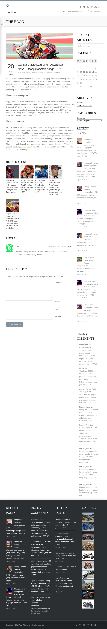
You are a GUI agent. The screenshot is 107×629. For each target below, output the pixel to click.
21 (93, 76)
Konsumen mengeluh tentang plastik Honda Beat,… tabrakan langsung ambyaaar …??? (88, 474)
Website (58, 316)
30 (78, 83)
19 (87, 76)
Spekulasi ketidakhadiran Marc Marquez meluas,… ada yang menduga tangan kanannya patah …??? (55, 187)
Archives (80, 103)
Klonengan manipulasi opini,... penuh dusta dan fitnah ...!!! (65, 555)
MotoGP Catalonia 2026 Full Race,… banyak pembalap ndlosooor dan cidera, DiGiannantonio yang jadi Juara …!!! (88, 376)
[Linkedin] (88, 8)
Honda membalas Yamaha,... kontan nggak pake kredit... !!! (65, 522)
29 (96, 79)
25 (84, 79)
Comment (58, 283)
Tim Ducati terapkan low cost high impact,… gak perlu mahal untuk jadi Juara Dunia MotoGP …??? (12, 187)
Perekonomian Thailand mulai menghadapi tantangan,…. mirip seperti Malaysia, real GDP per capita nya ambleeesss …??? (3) (88, 355)
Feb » (91, 87)
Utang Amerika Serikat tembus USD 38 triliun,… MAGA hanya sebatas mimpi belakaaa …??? (88, 415)
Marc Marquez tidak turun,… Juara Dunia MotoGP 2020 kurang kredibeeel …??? (41, 186)
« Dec (79, 87)
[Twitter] (84, 8)
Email (57, 309)
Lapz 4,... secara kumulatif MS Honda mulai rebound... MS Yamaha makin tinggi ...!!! (64, 583)
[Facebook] (80, 8)
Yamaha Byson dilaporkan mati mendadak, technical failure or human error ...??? (64, 538)
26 (87, 79)
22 (96, 76)
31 (81, 83)
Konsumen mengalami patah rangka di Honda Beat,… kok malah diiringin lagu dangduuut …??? (88, 456)
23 (78, 79)
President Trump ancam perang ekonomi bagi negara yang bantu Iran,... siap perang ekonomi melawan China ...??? (16, 550)
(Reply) (69, 246)
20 (90, 76)
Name (57, 302)
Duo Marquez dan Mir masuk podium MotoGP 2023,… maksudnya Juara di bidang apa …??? (27, 186)
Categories (81, 118)
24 (81, 79)
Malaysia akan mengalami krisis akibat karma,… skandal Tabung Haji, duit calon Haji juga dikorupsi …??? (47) (16, 597)
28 (93, 79)
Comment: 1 (58, 73)
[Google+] (91, 8)
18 (84, 76)
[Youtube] (95, 8)
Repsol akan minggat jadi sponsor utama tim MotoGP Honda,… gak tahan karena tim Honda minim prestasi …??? (12, 221)
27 (90, 79)
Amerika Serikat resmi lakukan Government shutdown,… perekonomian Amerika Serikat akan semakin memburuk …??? (40, 605)
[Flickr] (99, 8)
